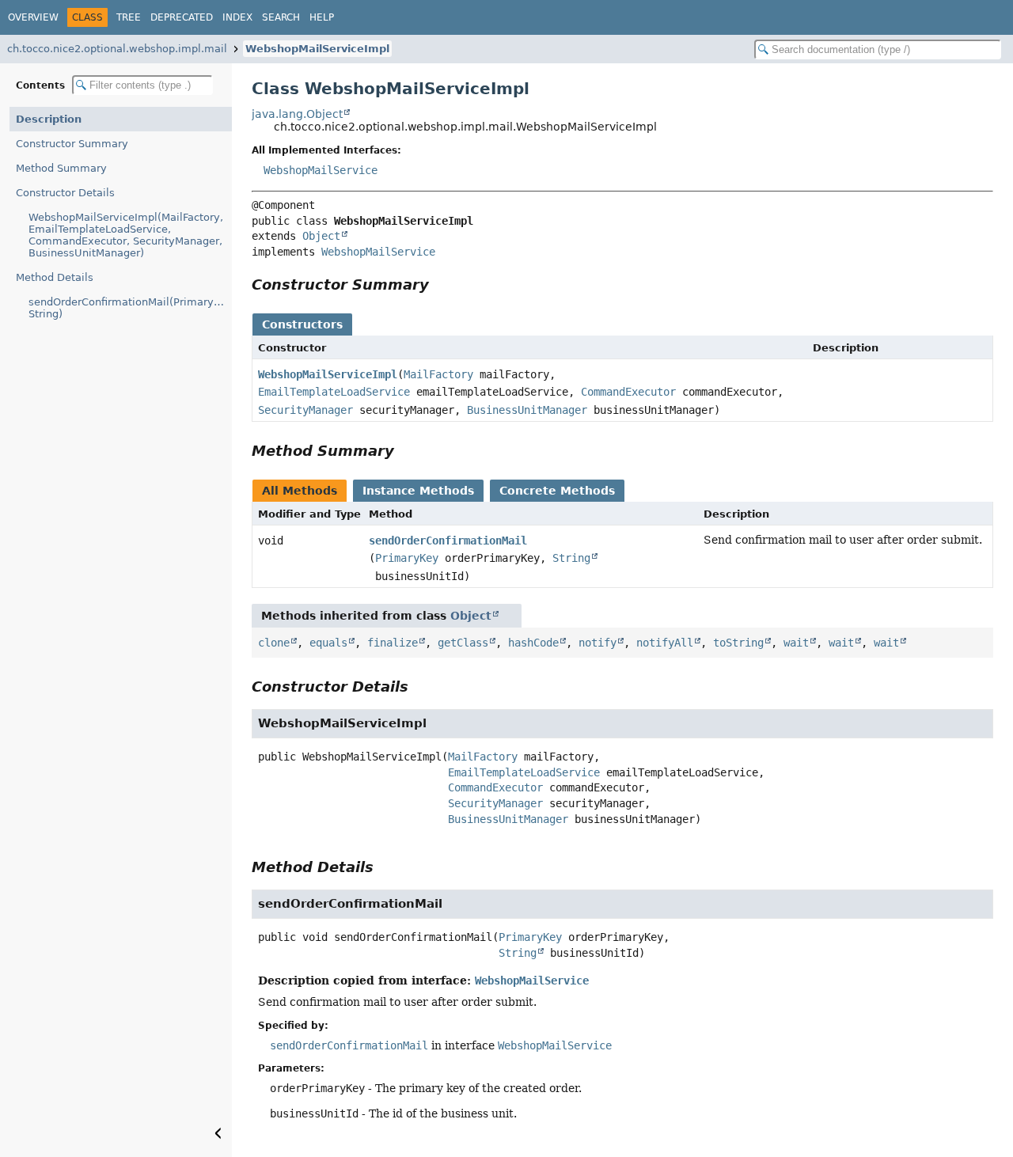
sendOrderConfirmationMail (448, 540)
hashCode (533, 642)
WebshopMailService (321, 170)
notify (598, 642)
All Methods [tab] (299, 490)
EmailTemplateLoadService (334, 391)
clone (274, 642)
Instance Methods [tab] (418, 490)
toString (738, 642)
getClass (463, 642)
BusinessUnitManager (527, 410)
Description (49, 119)
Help (321, 17)
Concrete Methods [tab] (557, 490)
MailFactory (438, 374)
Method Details (54, 277)
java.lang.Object (297, 114)
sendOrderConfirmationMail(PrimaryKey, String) (130, 308)
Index (237, 17)
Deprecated (181, 17)
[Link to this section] (440, 284)
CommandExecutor (628, 391)
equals (328, 642)
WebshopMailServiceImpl (317, 49)
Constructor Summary (72, 144)
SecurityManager (305, 410)
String (571, 558)
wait (796, 642)
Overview (33, 17)
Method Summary (61, 168)
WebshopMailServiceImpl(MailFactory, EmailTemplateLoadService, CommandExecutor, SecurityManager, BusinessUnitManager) (125, 235)
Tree (128, 17)
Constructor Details (65, 193)
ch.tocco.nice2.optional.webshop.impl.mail (117, 49)
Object (321, 236)
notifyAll (664, 642)
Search (281, 17)
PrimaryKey (406, 558)
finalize (392, 642)
